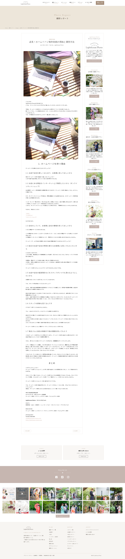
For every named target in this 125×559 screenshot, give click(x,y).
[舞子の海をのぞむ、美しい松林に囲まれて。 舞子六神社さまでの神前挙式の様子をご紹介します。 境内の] (116, 493)
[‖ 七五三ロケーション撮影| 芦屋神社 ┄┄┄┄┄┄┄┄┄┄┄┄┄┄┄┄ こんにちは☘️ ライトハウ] (35, 507)
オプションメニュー (53, 546)
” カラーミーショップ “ (31, 217)
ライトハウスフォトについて (92, 529)
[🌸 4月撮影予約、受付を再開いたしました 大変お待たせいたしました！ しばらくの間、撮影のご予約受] (22, 507)
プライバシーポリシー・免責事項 (30, 555)
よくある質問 (89, 532)
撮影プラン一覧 (52, 529)
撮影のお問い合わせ (90, 534)
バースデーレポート (71, 539)
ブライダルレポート (71, 541)
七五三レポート (70, 534)
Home (6, 28)
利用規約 (40, 555)
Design (17, 28)
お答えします (41, 456)
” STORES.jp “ (29, 215)
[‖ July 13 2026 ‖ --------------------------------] (22, 493)
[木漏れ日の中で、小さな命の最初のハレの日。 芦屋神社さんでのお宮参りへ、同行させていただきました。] (76, 493)
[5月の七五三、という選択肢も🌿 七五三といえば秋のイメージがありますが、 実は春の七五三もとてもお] (102, 493)
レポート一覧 (70, 529)
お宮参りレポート (71, 532)
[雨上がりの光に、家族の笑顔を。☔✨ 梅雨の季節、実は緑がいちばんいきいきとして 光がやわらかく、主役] (62, 493)
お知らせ (69, 548)
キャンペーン (70, 546)
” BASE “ (28, 213)
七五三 (50, 534)
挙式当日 (51, 541)
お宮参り (51, 532)
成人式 (50, 539)
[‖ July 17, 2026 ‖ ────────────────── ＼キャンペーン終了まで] (9, 493)
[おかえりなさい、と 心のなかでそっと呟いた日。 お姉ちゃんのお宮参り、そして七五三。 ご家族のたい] (89, 493)
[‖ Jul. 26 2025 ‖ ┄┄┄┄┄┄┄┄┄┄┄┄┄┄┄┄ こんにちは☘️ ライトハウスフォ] (89, 507)
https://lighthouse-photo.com (34, 420)
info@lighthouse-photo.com (33, 418)
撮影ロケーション (53, 548)
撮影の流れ (51, 543)
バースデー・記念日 (53, 536)
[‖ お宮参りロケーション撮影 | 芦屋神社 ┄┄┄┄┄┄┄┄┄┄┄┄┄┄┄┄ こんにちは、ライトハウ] (62, 507)
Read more (83, 456)
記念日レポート (70, 536)
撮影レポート (11, 28)
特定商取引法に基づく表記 (49, 555)
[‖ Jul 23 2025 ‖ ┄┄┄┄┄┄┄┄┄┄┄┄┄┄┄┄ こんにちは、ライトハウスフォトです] (116, 507)
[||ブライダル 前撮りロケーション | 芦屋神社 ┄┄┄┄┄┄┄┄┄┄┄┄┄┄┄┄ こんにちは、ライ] (49, 507)
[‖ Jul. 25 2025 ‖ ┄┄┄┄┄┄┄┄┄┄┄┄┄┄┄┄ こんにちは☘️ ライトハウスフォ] (102, 507)
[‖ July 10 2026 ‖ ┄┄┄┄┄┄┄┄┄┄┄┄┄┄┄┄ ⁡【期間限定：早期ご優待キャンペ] (35, 493)
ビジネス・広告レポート (72, 543)
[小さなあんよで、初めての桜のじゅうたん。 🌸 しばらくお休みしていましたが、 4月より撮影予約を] (9, 507)
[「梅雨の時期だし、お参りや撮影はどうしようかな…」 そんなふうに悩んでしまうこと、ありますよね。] (49, 493)
